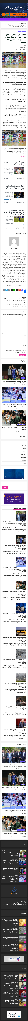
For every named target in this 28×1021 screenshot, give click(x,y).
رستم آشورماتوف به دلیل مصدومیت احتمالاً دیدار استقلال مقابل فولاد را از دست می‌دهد (14, 382)
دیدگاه (24, 318)
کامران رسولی (22, 45)
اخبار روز (23, 31)
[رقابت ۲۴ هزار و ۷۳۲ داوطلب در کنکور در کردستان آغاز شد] (14, 418)
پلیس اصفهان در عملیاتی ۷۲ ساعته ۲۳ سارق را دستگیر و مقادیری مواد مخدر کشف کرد (14, 614)
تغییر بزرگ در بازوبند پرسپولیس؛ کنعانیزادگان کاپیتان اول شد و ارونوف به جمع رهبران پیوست (22, 878)
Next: (15, 304)
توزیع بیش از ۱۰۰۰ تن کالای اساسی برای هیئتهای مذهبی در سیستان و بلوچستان (22, 977)
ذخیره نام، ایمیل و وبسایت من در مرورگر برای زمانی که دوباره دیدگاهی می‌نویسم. (15, 351)
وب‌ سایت (24, 345)
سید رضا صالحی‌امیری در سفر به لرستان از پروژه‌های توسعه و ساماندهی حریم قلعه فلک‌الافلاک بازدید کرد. (14, 522)
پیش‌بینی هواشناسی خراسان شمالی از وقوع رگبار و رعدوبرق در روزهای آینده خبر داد (15, 683)
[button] (26, 19)
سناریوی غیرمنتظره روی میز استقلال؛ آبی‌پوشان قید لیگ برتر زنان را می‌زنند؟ (22, 853)
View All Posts (9, 285)
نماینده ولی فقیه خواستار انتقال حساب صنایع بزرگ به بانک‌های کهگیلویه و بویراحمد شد (22, 1002)
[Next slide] (4, 850)
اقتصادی (24, 448)
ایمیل (24, 340)
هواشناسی (24, 460)
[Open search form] (2, 19)
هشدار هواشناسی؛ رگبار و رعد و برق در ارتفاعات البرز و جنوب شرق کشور (22, 922)
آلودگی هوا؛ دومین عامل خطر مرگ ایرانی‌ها (22, 947)
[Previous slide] (3, 850)
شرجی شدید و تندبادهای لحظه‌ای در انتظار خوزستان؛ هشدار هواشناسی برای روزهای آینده (22, 939)
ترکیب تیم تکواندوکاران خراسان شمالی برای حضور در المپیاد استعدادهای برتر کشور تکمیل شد (14, 405)
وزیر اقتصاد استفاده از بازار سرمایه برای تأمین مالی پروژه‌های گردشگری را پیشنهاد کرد (15, 729)
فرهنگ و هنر (23, 454)
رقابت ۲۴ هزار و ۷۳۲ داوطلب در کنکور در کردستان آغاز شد (14, 428)
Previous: (14, 298)
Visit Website (19, 285)
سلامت (24, 451)
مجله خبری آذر (14, 7)
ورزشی (19, 31)
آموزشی (23, 424)
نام (25, 335)
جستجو (24, 483)
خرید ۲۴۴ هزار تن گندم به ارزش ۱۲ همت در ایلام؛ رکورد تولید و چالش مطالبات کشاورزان (22, 993)
